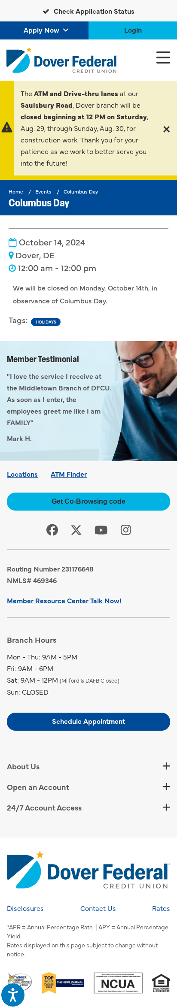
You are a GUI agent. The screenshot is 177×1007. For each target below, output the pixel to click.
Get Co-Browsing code (88, 501)
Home (16, 191)
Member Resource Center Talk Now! (64, 600)
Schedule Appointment (88, 721)
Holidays (46, 322)
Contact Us (98, 908)
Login (133, 29)
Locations (22, 473)
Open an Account (38, 786)
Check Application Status (93, 10)
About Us (23, 766)
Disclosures (25, 908)
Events (43, 191)
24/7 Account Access (44, 807)
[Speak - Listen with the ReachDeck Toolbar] (12, 995)
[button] (166, 127)
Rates (161, 908)
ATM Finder (69, 473)
